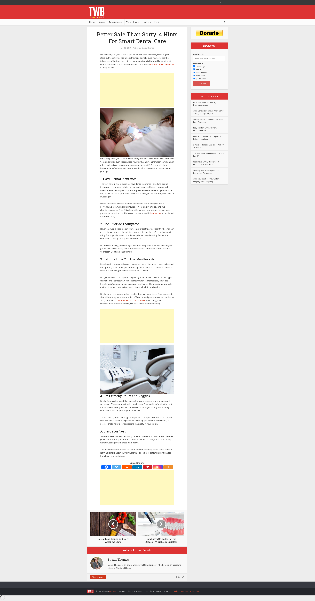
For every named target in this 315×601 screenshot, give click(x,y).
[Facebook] (106, 467)
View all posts (97, 577)
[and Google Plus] (225, 2)
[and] (176, 577)
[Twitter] (116, 467)
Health (146, 22)
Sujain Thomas (148, 48)
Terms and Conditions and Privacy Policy (184, 591)
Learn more (156, 213)
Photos (157, 22)
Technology (131, 22)
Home (92, 22)
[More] (168, 467)
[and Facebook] (220, 2)
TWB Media (113, 591)
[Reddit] (127, 467)
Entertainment (116, 22)
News (101, 22)
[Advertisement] (137, 90)
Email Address (198, 54)
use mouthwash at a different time (129, 300)
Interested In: (198, 63)
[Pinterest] (147, 467)
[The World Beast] (96, 12)
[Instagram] (158, 467)
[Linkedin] (137, 467)
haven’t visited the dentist (162, 64)
